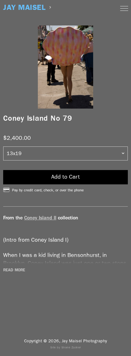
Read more (14, 270)
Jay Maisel (24, 7)
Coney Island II (40, 218)
